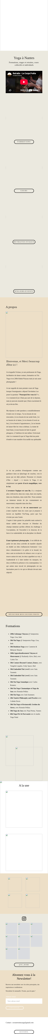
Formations (24, 142)
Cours (24, 191)
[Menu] (43, 4)
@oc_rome (24, 965)
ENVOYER (15, 1008)
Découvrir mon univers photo (24, 614)
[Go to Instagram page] (24, 919)
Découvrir (19, 811)
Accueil (24, 1032)
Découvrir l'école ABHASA (24, 845)
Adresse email (11, 997)
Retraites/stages (24, 242)
